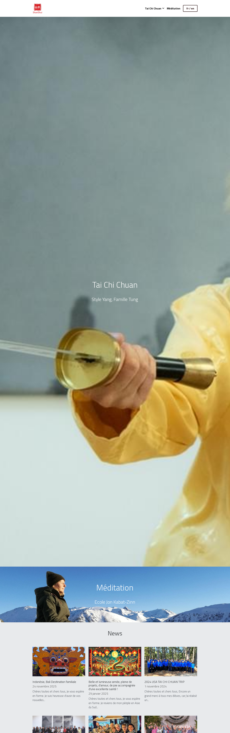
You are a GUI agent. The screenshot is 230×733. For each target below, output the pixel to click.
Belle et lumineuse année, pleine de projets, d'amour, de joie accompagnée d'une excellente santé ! (112, 685)
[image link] (37, 8)
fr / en (190, 8)
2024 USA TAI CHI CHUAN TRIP (164, 681)
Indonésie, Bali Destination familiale (54, 681)
